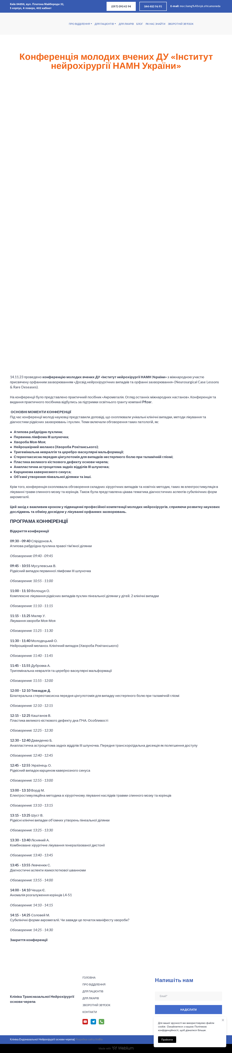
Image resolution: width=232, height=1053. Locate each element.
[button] (121, 6)
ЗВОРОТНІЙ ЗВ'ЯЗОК (180, 23)
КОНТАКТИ (89, 1012)
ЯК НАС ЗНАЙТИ (155, 23)
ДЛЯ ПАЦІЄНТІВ (104, 23)
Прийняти (167, 1039)
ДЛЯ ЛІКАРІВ (126, 23)
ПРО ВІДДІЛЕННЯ (79, 23)
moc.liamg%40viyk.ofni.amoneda (200, 6)
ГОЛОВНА (89, 977)
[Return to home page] (28, 23)
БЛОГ (139, 23)
